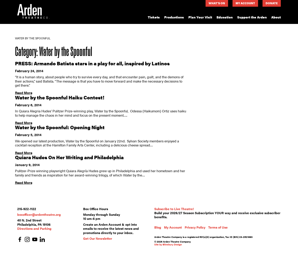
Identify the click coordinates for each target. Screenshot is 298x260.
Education (225, 17)
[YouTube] (34, 239)
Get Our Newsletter (97, 238)
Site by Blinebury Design (168, 244)
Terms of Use (218, 227)
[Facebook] (19, 239)
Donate (272, 3)
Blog (157, 227)
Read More (23, 92)
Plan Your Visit (200, 17)
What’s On (217, 3)
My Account (245, 3)
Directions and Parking (34, 228)
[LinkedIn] (42, 239)
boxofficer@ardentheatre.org (39, 214)
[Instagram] (27, 239)
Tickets (154, 17)
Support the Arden (252, 17)
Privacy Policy (195, 227)
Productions (174, 17)
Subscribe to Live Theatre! (174, 208)
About (276, 17)
